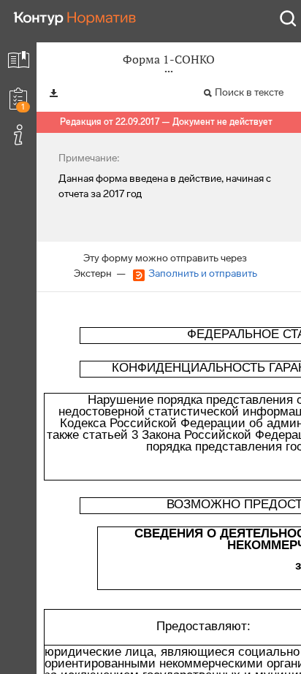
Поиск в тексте (249, 92)
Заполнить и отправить (202, 273)
